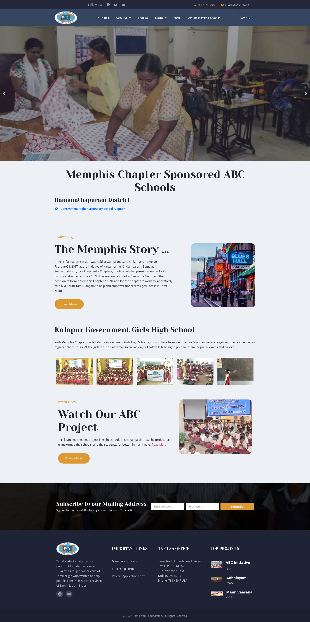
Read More (159, 444)
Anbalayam (236, 577)
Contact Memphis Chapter (204, 17)
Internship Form (123, 569)
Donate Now (155, 108)
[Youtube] (116, 5)
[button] (4, 93)
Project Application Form (128, 576)
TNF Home (102, 17)
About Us (121, 17)
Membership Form (124, 561)
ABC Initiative (238, 562)
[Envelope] (123, 5)
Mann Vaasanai (239, 592)
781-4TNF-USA (177, 581)
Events (159, 17)
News (177, 17)
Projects (143, 17)
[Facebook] (108, 5)
